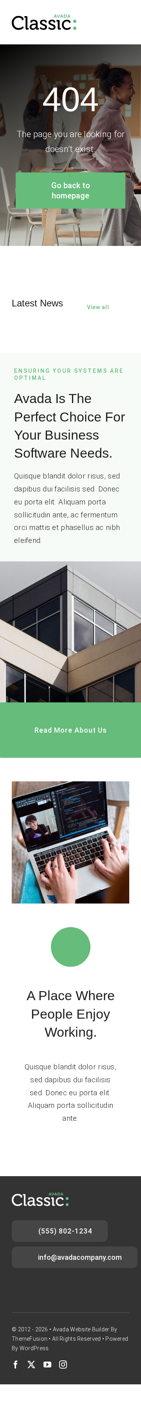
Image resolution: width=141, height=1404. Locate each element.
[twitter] (31, 1365)
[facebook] (16, 1365)
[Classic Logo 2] (44, 18)
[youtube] (47, 1365)
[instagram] (63, 1365)
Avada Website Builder (81, 1329)
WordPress (34, 1348)
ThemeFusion (29, 1339)
